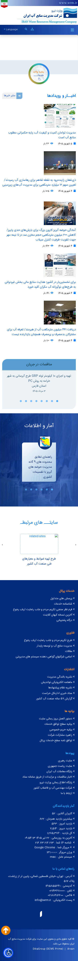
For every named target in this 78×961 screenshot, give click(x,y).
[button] (57, 401)
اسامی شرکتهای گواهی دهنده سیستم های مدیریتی (44, 656)
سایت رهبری (65, 760)
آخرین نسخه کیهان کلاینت (57, 615)
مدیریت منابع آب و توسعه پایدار (54, 646)
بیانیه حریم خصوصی (60, 729)
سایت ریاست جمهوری (60, 766)
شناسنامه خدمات (63, 604)
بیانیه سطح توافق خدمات (58, 724)
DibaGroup (39, 948)
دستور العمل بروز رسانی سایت (55, 718)
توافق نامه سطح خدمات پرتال (56, 740)
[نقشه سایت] (32, 29)
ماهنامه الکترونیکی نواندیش (56, 682)
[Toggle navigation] (72, 30)
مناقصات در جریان (39, 364)
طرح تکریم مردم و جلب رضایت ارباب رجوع (48, 640)
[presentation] (75, 545)
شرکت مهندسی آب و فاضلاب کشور (53, 788)
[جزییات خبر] (39, 163)
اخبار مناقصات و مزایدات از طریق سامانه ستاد (47, 777)
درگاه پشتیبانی (64, 620)
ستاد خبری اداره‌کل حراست (57, 693)
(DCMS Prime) (54, 948)
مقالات (68, 651)
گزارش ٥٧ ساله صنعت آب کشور (54, 698)
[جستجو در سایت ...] (26, 29)
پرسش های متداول (61, 598)
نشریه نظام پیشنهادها (60, 687)
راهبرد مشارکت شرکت (60, 735)
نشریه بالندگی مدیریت (59, 677)
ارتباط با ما (66, 793)
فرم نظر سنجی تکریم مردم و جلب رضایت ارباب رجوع (42, 609)
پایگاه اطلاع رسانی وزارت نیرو (56, 782)
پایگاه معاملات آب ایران (59, 771)
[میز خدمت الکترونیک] (39, 74)
